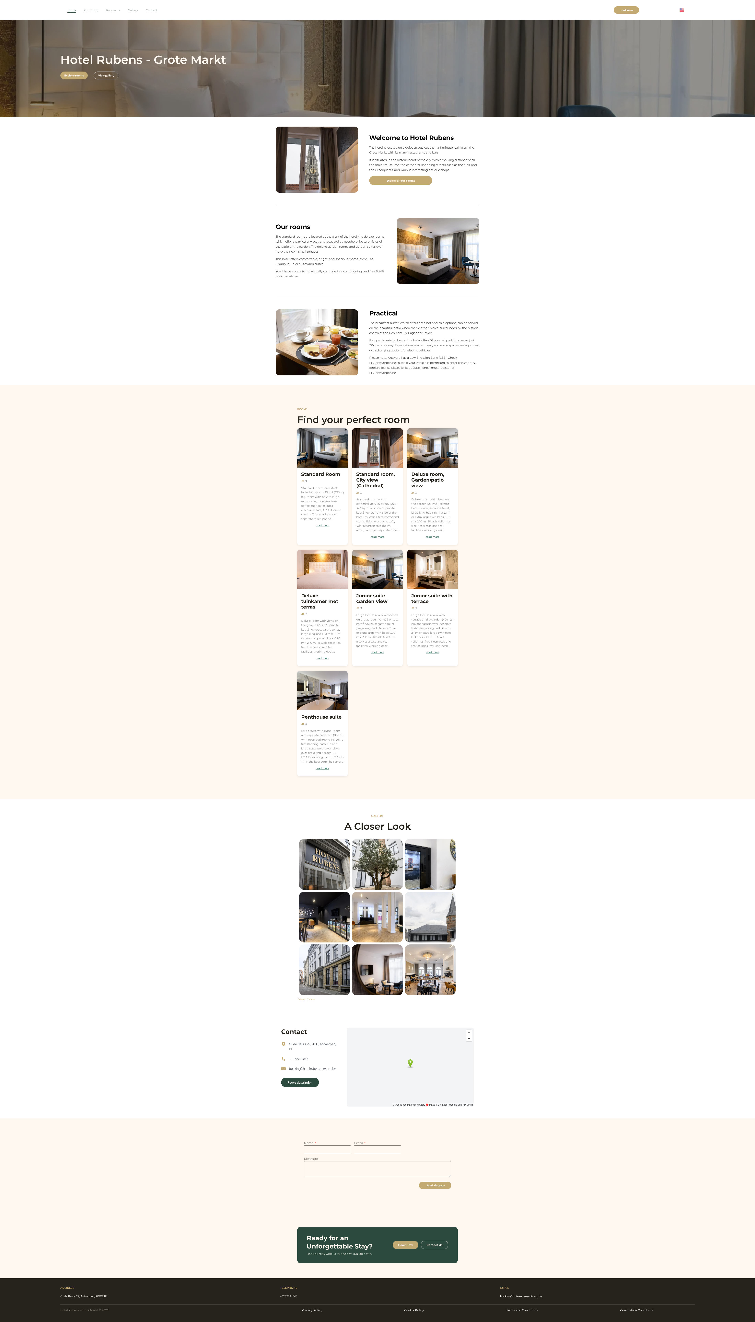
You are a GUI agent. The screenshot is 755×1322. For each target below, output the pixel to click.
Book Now (405, 1245)
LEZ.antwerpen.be (382, 363)
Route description (300, 1082)
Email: (358, 1143)
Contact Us (434, 1245)
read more (322, 525)
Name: (309, 1143)
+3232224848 (298, 1059)
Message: (311, 1159)
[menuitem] (72, 10)
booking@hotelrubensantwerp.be (312, 1068)
